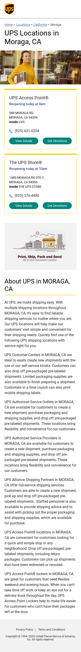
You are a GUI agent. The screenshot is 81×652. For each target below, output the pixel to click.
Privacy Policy (24, 629)
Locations (23, 24)
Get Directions (57, 141)
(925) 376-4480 (27, 195)
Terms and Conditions (51, 629)
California (40, 24)
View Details (23, 141)
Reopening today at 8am (27, 104)
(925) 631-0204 (27, 131)
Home (8, 24)
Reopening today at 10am (28, 169)
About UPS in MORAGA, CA (37, 285)
